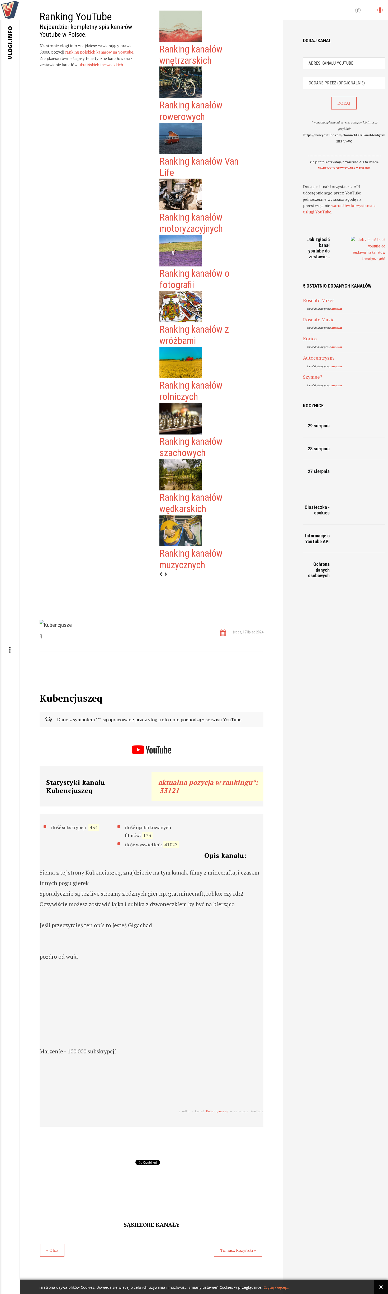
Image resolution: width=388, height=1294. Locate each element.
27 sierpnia (319, 471)
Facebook (358, 10)
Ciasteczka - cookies (317, 510)
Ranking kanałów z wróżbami (194, 335)
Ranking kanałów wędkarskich (191, 503)
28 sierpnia (319, 448)
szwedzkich (112, 64)
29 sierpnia (319, 425)
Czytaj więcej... (276, 1287)
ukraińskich (88, 64)
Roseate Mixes (318, 300)
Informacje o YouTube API (317, 538)
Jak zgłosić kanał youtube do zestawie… (318, 248)
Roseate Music (318, 319)
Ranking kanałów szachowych (191, 447)
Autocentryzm (318, 358)
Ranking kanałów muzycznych (191, 559)
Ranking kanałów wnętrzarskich (191, 55)
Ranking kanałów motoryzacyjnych (191, 223)
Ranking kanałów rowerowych (191, 111)
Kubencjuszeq (217, 1111)
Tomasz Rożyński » (238, 1250)
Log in (379, 12)
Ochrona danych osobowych (319, 569)
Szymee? (312, 377)
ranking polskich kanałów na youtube (99, 52)
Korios (310, 338)
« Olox (52, 1250)
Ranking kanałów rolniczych (191, 391)
